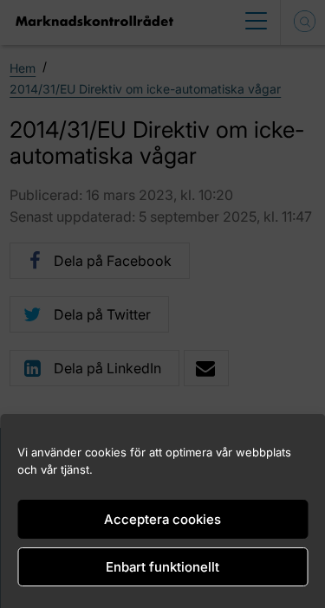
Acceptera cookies (162, 519)
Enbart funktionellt (162, 567)
